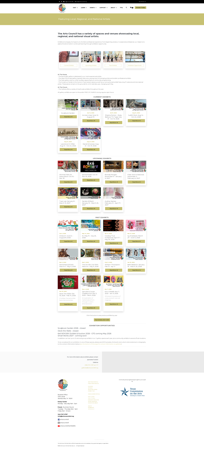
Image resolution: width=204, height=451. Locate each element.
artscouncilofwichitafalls (67, 426)
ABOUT (113, 7)
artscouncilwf (64, 419)
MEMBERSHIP (91, 407)
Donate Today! (140, 7)
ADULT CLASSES (91, 398)
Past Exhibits (113, 65)
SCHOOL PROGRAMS (92, 401)
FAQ (121, 7)
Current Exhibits (69, 65)
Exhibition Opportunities (135, 65)
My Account (142, 1)
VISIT (74, 7)
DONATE (90, 406)
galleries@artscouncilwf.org (90, 368)
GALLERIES (90, 386)
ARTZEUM (90, 388)
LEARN (83, 7)
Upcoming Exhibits (91, 65)
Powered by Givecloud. (99, 439)
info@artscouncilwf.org (81, 1)
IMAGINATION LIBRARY (93, 402)
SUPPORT (103, 7)
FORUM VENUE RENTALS (93, 383)
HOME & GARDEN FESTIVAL (94, 394)
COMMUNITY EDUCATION (93, 399)
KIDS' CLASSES (91, 396)
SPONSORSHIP (91, 409)
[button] (120, 391)
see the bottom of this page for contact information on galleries (100, 344)
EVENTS (92, 7)
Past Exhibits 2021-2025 (102, 320)
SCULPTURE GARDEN (92, 389)
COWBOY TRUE (91, 391)
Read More (67, 117)
